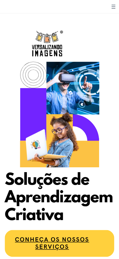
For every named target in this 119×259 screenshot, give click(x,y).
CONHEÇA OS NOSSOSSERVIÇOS (52, 243)
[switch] (113, 6)
